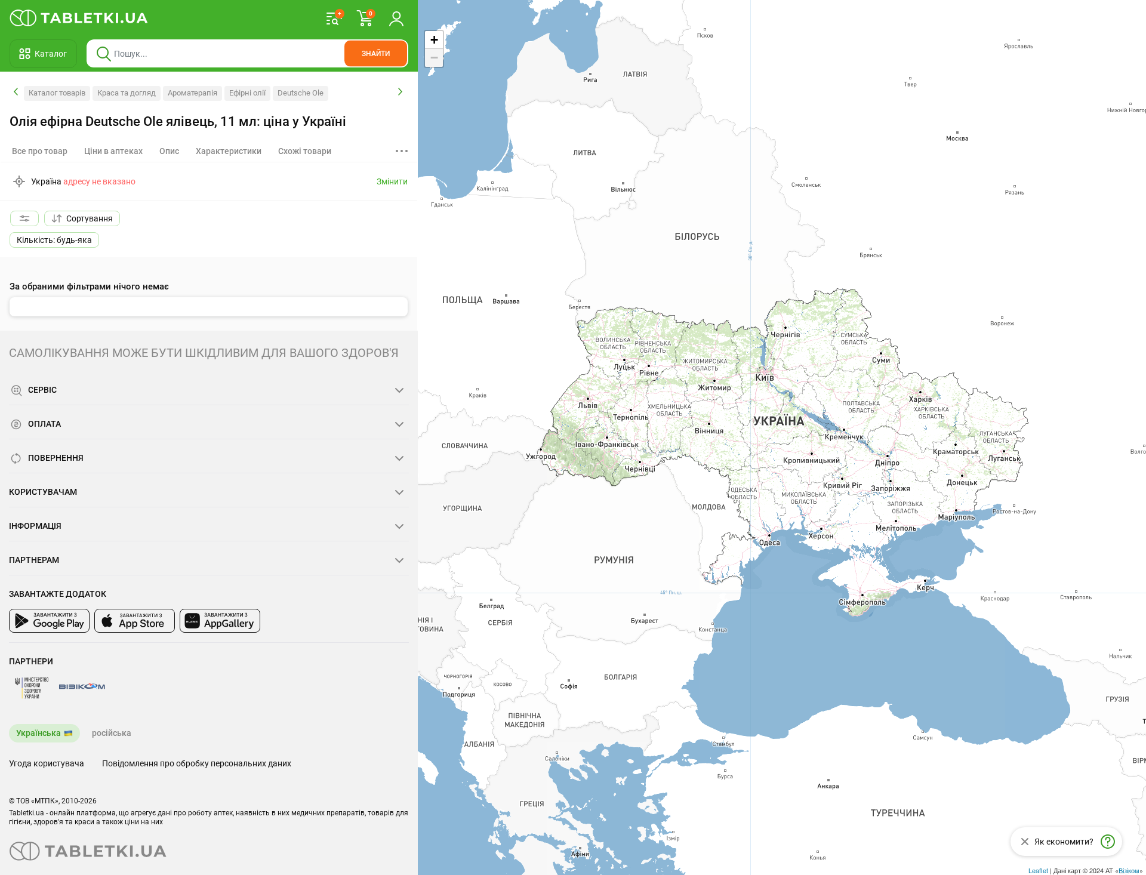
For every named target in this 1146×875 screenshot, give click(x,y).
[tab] (113, 151)
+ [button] (434, 39)
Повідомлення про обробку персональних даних (196, 763)
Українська (38, 733)
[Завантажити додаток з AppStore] (134, 621)
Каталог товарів (57, 92)
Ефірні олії (247, 92)
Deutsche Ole (301, 92)
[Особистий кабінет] (396, 18)
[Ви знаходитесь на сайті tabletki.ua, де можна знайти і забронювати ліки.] (79, 17)
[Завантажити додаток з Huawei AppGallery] (220, 621)
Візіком (1129, 870)
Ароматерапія (192, 92)
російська (111, 733)
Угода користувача (46, 763)
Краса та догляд (126, 92)
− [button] (434, 57)
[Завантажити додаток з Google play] (49, 621)
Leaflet (1038, 870)
